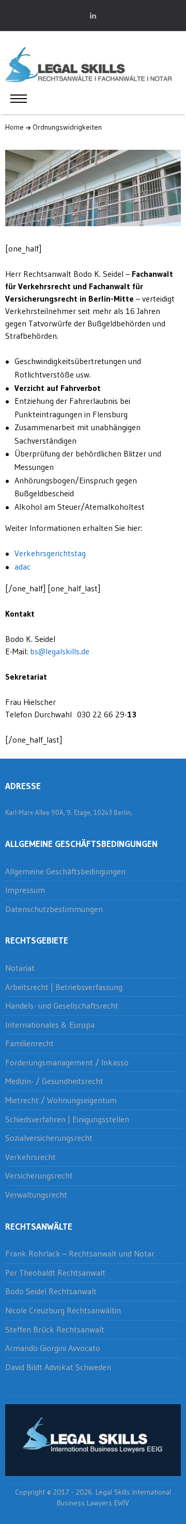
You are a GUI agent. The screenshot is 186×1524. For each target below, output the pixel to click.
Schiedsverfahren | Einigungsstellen (67, 1119)
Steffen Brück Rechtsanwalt (54, 1329)
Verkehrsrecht (30, 1157)
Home (14, 127)
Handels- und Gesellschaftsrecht (61, 1005)
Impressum (25, 890)
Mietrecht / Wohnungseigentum (61, 1100)
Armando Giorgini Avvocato (52, 1348)
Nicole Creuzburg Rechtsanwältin (63, 1310)
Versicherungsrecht (39, 1175)
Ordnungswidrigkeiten (67, 127)
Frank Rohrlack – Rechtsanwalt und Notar (79, 1253)
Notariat (20, 968)
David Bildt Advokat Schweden (58, 1367)
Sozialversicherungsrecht (48, 1138)
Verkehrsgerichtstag (50, 553)
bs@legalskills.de (59, 651)
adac (22, 566)
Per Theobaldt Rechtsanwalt (55, 1272)
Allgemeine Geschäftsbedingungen (65, 871)
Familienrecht (29, 1043)
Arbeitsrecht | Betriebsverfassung (63, 987)
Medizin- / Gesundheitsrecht (54, 1081)
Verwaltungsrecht (36, 1194)
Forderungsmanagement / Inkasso (67, 1062)
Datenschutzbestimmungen (54, 909)
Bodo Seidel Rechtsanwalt (51, 1291)
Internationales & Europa (50, 1024)
